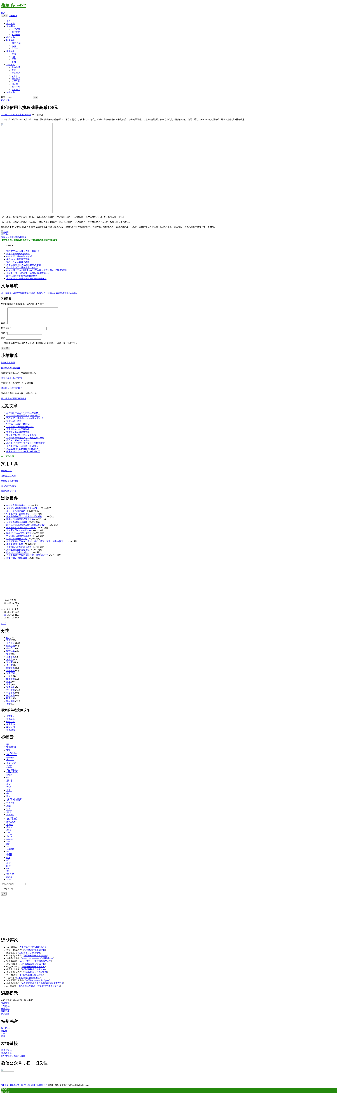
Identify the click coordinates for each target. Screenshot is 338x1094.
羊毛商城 (5, 1006)
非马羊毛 (16, 67)
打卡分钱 (10, 803)
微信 (14, 54)
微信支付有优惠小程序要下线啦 (21, 435)
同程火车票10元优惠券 (11, 378)
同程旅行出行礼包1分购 (17, 552)
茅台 (8, 863)
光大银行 (9, 775)
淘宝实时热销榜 (8, 486)
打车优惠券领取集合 (10, 368)
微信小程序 (14, 800)
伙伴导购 (5, 1008)
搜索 (3, 13)
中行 (8, 750)
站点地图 (5, 1014)
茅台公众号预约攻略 (15, 511)
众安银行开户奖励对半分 (18, 440)
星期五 (9, 824)
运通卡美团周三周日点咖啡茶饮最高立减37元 (27, 555)
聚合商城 (5, 1092)
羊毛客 (18, 114)
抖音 (8, 806)
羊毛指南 (10, 730)
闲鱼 (7, 868)
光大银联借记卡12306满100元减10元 (23, 451)
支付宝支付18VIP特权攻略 (18, 530)
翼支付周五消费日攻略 (16, 558)
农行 (9, 780)
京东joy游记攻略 (14, 421)
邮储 (24, 237)
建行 (8, 793)
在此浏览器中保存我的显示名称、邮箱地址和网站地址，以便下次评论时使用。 (41, 343)
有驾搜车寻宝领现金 (15, 505)
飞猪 (14, 46)
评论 (4, 323)
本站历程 (10, 727)
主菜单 (4, 16)
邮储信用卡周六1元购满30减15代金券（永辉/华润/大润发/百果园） (37, 270)
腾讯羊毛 (10, 51)
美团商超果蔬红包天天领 (18, 254)
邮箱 (4, 333)
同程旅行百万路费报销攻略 (19, 533)
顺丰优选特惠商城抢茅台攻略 (20, 519)
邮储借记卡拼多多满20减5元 (19, 256)
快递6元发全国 (8, 362)
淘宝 (9, 836)
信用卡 (10, 237)
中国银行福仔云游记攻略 (18, 514)
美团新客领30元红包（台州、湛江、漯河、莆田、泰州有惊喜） (35, 541)
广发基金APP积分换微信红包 (20, 426)
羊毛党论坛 (6, 1050)
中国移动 (11, 746)
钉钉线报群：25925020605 (13, 1056)
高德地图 (9, 877)
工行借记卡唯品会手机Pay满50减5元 (23, 415)
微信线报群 (6, 1053)
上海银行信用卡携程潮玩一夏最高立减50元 (26, 278)
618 (7, 744)
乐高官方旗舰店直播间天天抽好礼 (22, 508)
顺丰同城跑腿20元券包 (11, 388)
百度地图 (10, 849)
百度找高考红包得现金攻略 (19, 547)
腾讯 (8, 684)
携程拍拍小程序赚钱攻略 (18, 259)
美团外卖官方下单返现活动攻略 (21, 527)
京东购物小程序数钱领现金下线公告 (22, 293)
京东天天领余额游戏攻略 (18, 432)
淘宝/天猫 (16, 43)
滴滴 (8, 844)
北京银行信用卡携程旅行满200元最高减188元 (27, 273)
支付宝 (15, 48)
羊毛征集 (10, 719)
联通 (8, 858)
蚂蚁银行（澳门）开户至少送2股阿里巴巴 (25, 443)
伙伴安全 (16, 34)
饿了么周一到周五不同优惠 (13, 398)
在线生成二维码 (8, 476)
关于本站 (10, 724)
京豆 (9, 766)
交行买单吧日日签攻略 (16, 539)
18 (5, 615)
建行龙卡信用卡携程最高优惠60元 (22, 267)
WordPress (5, 1028)
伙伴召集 (10, 721)
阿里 (8, 698)
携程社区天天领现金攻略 (18, 262)
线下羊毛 (16, 81)
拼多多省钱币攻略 (14, 544)
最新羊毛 (10, 23)
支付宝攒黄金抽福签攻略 (18, 550)
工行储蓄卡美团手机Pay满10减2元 (22, 413)
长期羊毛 (10, 92)
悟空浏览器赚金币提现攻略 (19, 536)
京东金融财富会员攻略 (16, 522)
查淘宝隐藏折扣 (8, 491)
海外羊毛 (16, 87)
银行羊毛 (10, 37)
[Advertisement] (80, 580)
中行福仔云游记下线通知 (18, 424)
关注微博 (5, 1003)
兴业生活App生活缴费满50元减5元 (22, 449)
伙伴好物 (16, 32)
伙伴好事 (16, 29)
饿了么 (10, 873)
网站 (3, 338)
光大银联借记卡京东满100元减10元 (22, 446)
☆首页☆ (10, 716)
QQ (13, 56)
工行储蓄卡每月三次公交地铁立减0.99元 (25, 438)
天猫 (8, 787)
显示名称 (6, 328)
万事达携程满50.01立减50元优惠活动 (23, 265)
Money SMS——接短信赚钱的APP (37, 958)
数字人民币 (11, 822)
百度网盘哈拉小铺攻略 (34, 950)
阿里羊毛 (10, 40)
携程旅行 (18, 237)
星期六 (9, 827)
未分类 (9, 665)
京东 (14, 59)
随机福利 (5, 1089)
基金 (8, 784)
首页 (8, 21)
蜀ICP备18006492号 (10, 1085)
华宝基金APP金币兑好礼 (17, 429)
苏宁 (8, 860)
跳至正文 (13, 15)
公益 (7, 777)
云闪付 (4, 237)
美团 (14, 62)
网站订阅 (5, 1011)
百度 (14, 70)
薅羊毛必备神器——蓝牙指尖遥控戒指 (24, 516)
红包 (8, 851)
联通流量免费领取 (9, 481)
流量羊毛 (10, 668)
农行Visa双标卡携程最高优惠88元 (21, 276)
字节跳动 (16, 73)
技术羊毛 (16, 89)
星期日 (8, 830)
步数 (8, 832)
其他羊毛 (10, 65)
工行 (9, 790)
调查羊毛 (16, 78)
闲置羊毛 (16, 84)
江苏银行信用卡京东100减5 (60, 293)
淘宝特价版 (10, 839)
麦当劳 (8, 879)
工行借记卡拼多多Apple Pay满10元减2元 (25, 418)
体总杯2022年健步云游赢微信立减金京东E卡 (42, 983)
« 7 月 (3, 623)
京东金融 (11, 763)
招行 (9, 808)
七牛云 (4, 1033)
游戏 (8, 841)
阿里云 (4, 1031)
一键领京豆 (6, 470)
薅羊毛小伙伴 (13, 5)
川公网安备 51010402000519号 (34, 1085)
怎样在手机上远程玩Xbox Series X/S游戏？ (26, 525)
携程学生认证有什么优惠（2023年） (23, 251)
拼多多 (15, 76)
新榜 (3, 1036)
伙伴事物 (10, 26)
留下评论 (26, 114)
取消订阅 (8, 889)
